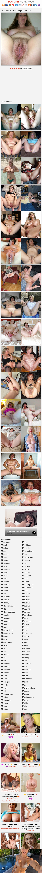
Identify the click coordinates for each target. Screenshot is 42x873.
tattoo (26, 673)
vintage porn (29, 697)
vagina (26, 694)
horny (5, 688)
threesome (28, 679)
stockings (27, 670)
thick (26, 676)
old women (28, 588)
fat (4, 648)
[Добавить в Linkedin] (16, 5)
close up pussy (9, 612)
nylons (26, 582)
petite (26, 618)
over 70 (27, 609)
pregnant (27, 621)
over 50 (27, 603)
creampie (7, 618)
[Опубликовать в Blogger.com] (3, 5)
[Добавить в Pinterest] (23, 5)
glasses (6, 667)
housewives (8, 694)
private (26, 624)
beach (5, 560)
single (26, 654)
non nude (27, 575)
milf (25, 554)
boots (5, 591)
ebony (5, 636)
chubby (6, 603)
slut (25, 661)
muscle (27, 566)
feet (4, 651)
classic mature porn (10, 606)
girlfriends (7, 664)
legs (25, 542)
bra (4, 594)
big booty (6, 569)
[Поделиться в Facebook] (6, 5)
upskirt (26, 691)
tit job (26, 682)
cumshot (6, 621)
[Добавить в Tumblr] (32, 5)
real (25, 630)
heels (5, 685)
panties (27, 612)
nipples (27, 572)
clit (4, 609)
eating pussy (8, 633)
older (26, 591)
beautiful (6, 563)
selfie (26, 639)
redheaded (28, 633)
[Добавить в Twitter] (35, 5)
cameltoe (6, 600)
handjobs (7, 682)
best (5, 566)
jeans (5, 703)
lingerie (27, 548)
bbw (5, 557)
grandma (6, 670)
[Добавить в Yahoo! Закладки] (39, 5)
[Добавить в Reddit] (26, 5)
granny (6, 673)
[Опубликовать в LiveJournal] (19, 5)
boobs (5, 588)
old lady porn (29, 585)
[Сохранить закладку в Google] (10, 5)
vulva (26, 700)
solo (25, 667)
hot (4, 691)
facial (5, 645)
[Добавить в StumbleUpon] (29, 5)
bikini (5, 575)
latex (5, 706)
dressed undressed (10, 630)
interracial (7, 700)
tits (25, 685)
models (27, 560)
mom (26, 563)
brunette (6, 597)
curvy (5, 627)
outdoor (27, 594)
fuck (5, 657)
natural (26, 569)
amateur (6, 542)
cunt (5, 624)
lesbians (27, 545)
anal (5, 545)
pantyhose (28, 615)
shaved (27, 648)
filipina (6, 654)
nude (26, 578)
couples (6, 615)
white (26, 703)
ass (4, 551)
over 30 (27, 597)
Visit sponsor (27, 68)
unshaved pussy (30, 688)
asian (5, 548)
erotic (5, 639)
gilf (4, 661)
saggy (26, 636)
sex (25, 642)
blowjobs (6, 585)
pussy (26, 627)
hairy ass (6, 679)
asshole (6, 554)
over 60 (27, 606)
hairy (5, 676)
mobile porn (28, 557)
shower (27, 651)
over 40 (27, 600)
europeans (7, 642)
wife (25, 706)
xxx (25, 709)
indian (5, 697)
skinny (26, 657)
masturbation (29, 551)
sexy (26, 645)
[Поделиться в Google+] (13, 5)
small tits (27, 664)
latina (5, 709)
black (5, 578)
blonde (6, 582)
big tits (5, 572)
